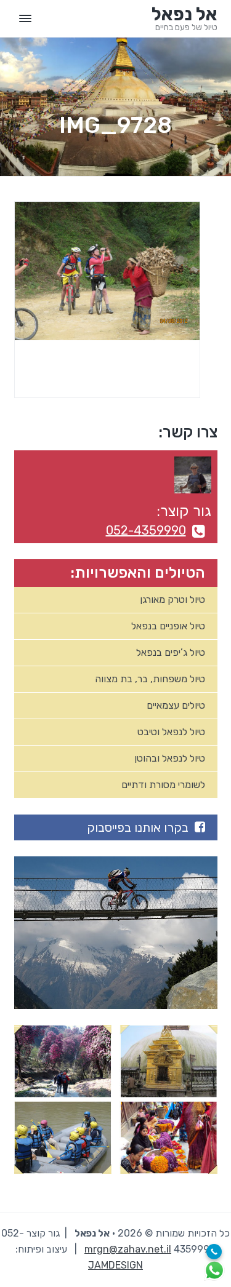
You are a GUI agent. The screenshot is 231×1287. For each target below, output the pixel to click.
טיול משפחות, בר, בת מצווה (150, 679)
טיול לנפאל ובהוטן (169, 758)
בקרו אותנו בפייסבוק (137, 827)
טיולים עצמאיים (176, 705)
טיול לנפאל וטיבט (171, 732)
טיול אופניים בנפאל (168, 626)
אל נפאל (184, 14)
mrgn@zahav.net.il (127, 1249)
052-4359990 (146, 530)
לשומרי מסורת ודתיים (163, 785)
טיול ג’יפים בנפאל (170, 652)
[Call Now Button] (214, 1251)
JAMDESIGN (115, 1265)
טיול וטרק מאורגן (172, 599)
